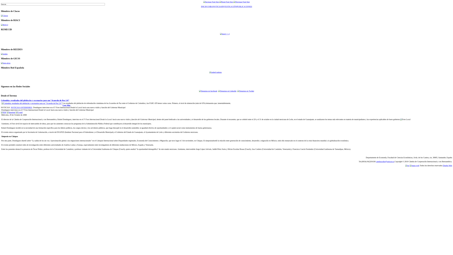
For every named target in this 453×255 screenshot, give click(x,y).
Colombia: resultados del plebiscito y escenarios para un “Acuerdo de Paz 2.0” (35, 100)
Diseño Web (447, 166)
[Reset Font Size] (226, 2)
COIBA (210, 7)
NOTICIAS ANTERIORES (21, 107)
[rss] (407, 166)
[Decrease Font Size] (241, 2)
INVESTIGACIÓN (229, 7)
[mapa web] (414, 166)
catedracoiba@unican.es (385, 162)
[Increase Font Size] (211, 2)
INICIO (204, 7)
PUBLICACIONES (244, 7)
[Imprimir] (11, 112)
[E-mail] (19, 112)
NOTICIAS (217, 7)
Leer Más (66, 105)
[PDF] (3, 112)
